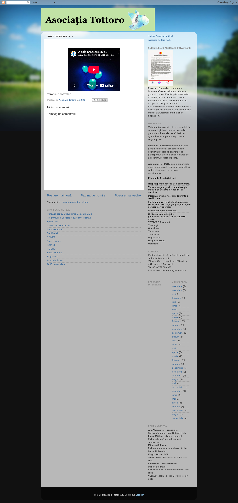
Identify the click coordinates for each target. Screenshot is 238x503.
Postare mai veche (128, 195)
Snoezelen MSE (55, 229)
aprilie (175, 313)
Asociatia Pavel (54, 260)
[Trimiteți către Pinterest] (106, 100)
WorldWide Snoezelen (58, 225)
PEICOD (51, 249)
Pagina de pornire (93, 195)
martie (175, 317)
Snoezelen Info (54, 252)
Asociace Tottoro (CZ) (159, 40)
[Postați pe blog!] (96, 100)
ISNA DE (51, 245)
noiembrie (177, 286)
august (175, 337)
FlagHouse (52, 256)
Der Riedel (52, 233)
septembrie (178, 333)
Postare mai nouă (59, 195)
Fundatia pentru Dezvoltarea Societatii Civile (69, 214)
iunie (174, 306)
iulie (174, 302)
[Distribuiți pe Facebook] (103, 100)
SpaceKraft (52, 221)
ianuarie (176, 325)
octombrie (177, 329)
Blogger (140, 495)
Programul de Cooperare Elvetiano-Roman (69, 218)
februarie (176, 298)
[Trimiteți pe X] (100, 100)
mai (174, 294)
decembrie (177, 368)
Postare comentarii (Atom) (75, 202)
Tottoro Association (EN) (160, 36)
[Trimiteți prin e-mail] (93, 100)
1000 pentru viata (56, 264)
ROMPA (51, 237)
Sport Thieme (54, 241)
